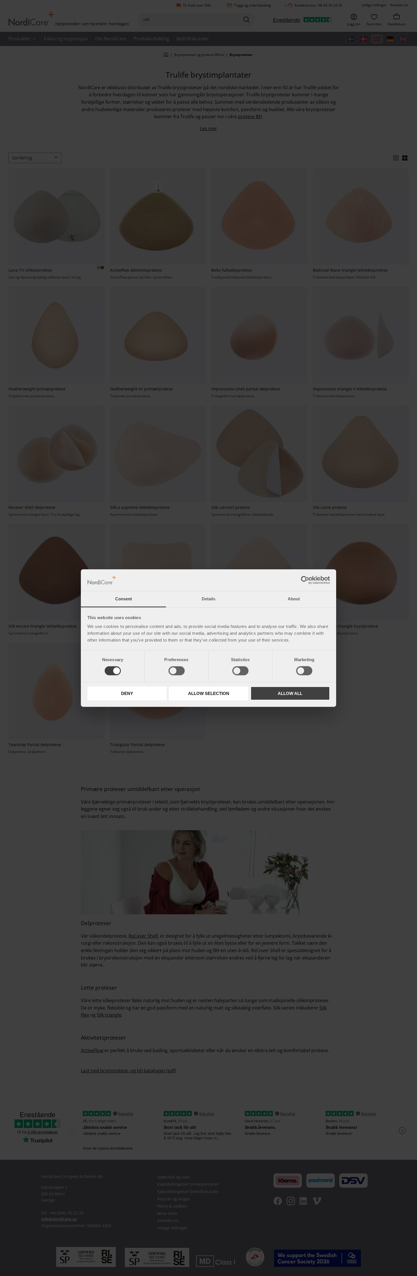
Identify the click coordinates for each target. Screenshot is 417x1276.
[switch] (177, 670)
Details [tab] (208, 598)
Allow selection (208, 693)
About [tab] (294, 598)
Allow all (290, 693)
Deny (127, 693)
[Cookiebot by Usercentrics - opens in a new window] (305, 580)
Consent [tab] (123, 598)
